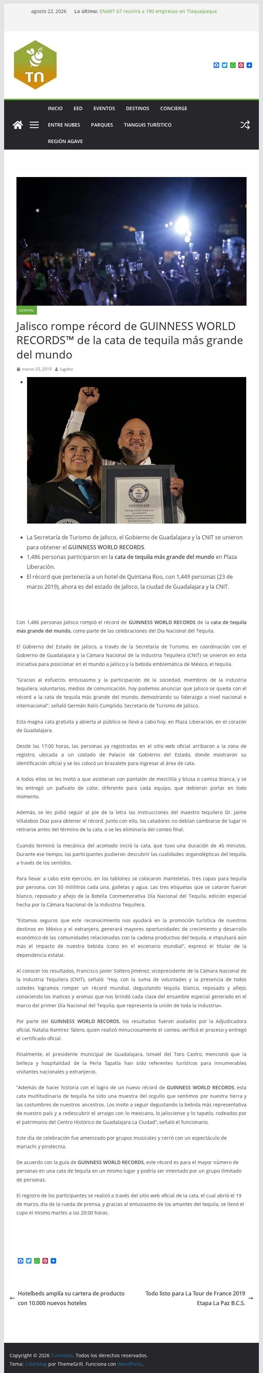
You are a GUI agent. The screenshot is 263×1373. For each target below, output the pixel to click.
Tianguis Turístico (148, 124)
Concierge (173, 108)
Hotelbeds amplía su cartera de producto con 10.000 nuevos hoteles (71, 1298)
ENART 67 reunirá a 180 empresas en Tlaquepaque (158, 11)
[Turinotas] (18, 125)
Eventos (104, 108)
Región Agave (65, 141)
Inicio (55, 108)
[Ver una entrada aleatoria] (245, 125)
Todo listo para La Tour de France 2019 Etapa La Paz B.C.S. (195, 1298)
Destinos (137, 108)
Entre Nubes (64, 124)
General (26, 310)
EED (78, 108)
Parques (102, 124)
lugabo (66, 369)
